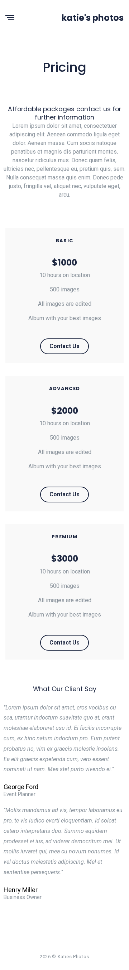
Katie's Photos (93, 18)
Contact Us (64, 346)
